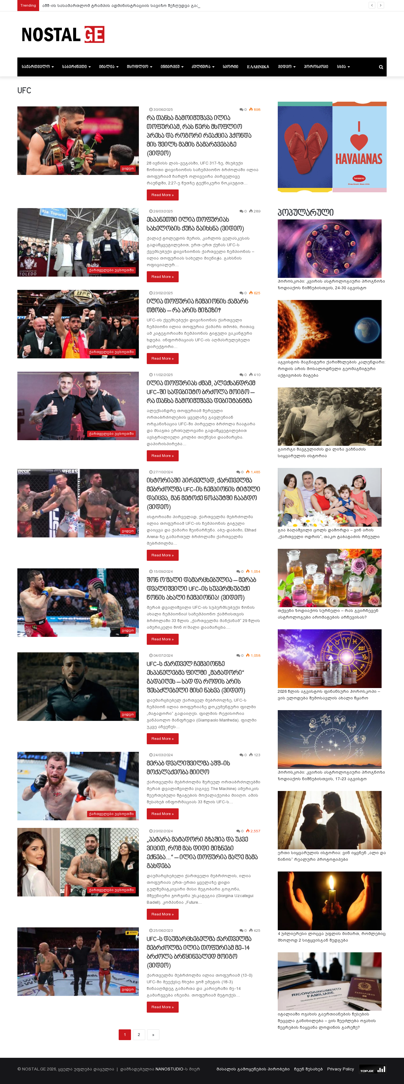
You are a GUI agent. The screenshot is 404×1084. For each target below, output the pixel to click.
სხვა (341, 66)
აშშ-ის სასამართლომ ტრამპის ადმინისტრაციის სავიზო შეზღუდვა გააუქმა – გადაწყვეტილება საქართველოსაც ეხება (173, 5)
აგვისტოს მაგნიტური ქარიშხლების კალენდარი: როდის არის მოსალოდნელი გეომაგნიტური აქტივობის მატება (331, 369)
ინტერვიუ (170, 66)
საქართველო (36, 66)
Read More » (163, 195)
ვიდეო (285, 66)
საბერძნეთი (74, 66)
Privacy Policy (340, 1069)
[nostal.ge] (63, 34)
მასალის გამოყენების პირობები (253, 1069)
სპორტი (230, 66)
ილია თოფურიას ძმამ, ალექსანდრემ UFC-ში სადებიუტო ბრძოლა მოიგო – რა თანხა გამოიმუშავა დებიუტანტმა (201, 392)
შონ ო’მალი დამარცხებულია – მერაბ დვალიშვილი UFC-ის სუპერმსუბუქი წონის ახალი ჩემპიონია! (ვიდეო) (201, 589)
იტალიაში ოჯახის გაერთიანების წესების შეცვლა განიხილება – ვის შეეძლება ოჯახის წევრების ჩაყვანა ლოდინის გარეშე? (327, 1021)
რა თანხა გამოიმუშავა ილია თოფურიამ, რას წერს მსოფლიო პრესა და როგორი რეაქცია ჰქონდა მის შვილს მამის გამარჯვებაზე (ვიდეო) (199, 136)
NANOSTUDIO (169, 1069)
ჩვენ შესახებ (308, 1069)
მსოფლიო (137, 66)
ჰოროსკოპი (316, 66)
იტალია (107, 66)
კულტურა (201, 66)
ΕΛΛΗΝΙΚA (258, 66)
